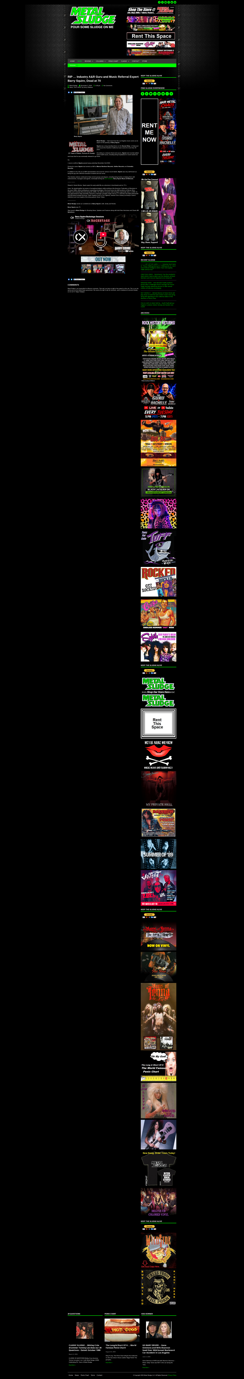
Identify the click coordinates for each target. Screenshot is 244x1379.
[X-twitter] (162, 2)
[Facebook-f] (159, 2)
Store (144, 61)
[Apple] (172, 2)
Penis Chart (113, 61)
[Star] (175, 2)
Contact (135, 61)
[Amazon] (171, 94)
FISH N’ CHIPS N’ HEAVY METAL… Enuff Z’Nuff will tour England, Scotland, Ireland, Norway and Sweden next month (157, 305)
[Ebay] (167, 94)
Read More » (72, 1365)
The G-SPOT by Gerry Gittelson (83, 87)
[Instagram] (168, 2)
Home (72, 61)
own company (109, 178)
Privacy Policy (172, 1375)
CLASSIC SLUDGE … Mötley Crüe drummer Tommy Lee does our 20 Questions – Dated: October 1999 (85, 1347)
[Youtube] (165, 2)
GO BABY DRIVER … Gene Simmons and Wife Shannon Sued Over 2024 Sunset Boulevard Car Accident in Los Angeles (158, 1349)
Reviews (88, 61)
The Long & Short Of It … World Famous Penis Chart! (121, 1346)
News (79, 61)
